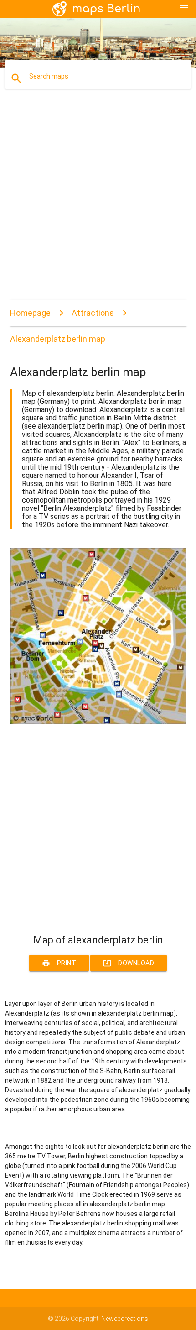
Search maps (48, 76)
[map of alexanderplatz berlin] (98, 722)
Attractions (93, 313)
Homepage (30, 313)
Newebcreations (124, 1318)
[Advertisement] (98, 202)
